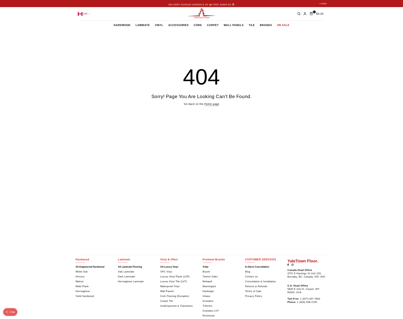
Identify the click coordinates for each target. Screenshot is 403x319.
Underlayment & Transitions (176, 305)
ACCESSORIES (178, 25)
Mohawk (207, 281)
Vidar (206, 266)
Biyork (206, 271)
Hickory (80, 276)
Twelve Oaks (210, 276)
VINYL (159, 25)
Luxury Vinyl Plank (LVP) (175, 276)
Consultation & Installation (260, 281)
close (81, 3)
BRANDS (266, 25)
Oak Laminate (126, 271)
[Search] (299, 13)
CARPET (213, 25)
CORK (198, 25)
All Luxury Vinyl (169, 266)
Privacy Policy (253, 296)
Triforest (207, 305)
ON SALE (283, 25)
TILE (252, 25)
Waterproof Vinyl (170, 286)
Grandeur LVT (211, 310)
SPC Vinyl (166, 271)
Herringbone (83, 291)
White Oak (82, 271)
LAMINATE (143, 25)
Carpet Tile (166, 301)
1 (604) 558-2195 (307, 302)
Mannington (209, 286)
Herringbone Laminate (131, 281)
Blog (247, 271)
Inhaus (206, 296)
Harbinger (208, 291)
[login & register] (305, 13)
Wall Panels (167, 291)
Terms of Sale (253, 291)
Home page (211, 103)
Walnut (79, 281)
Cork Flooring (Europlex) (174, 296)
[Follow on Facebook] (288, 264)
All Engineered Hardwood (90, 266)
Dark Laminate (126, 276)
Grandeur (208, 301)
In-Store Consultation (257, 266)
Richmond (208, 315)
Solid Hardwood (85, 296)
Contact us (251, 276)
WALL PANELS (234, 25)
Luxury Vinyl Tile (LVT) (173, 281)
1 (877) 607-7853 (310, 298)
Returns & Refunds (256, 286)
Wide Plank (82, 286)
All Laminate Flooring (130, 266)
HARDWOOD (122, 25)
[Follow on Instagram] (292, 264)
